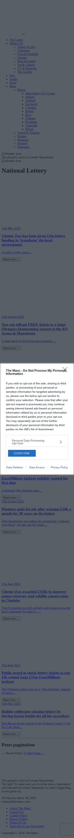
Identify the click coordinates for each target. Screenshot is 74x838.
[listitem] (37, 442)
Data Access (37, 467)
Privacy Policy (59, 467)
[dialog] (37, 419)
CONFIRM (22, 453)
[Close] (66, 371)
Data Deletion (14, 467)
